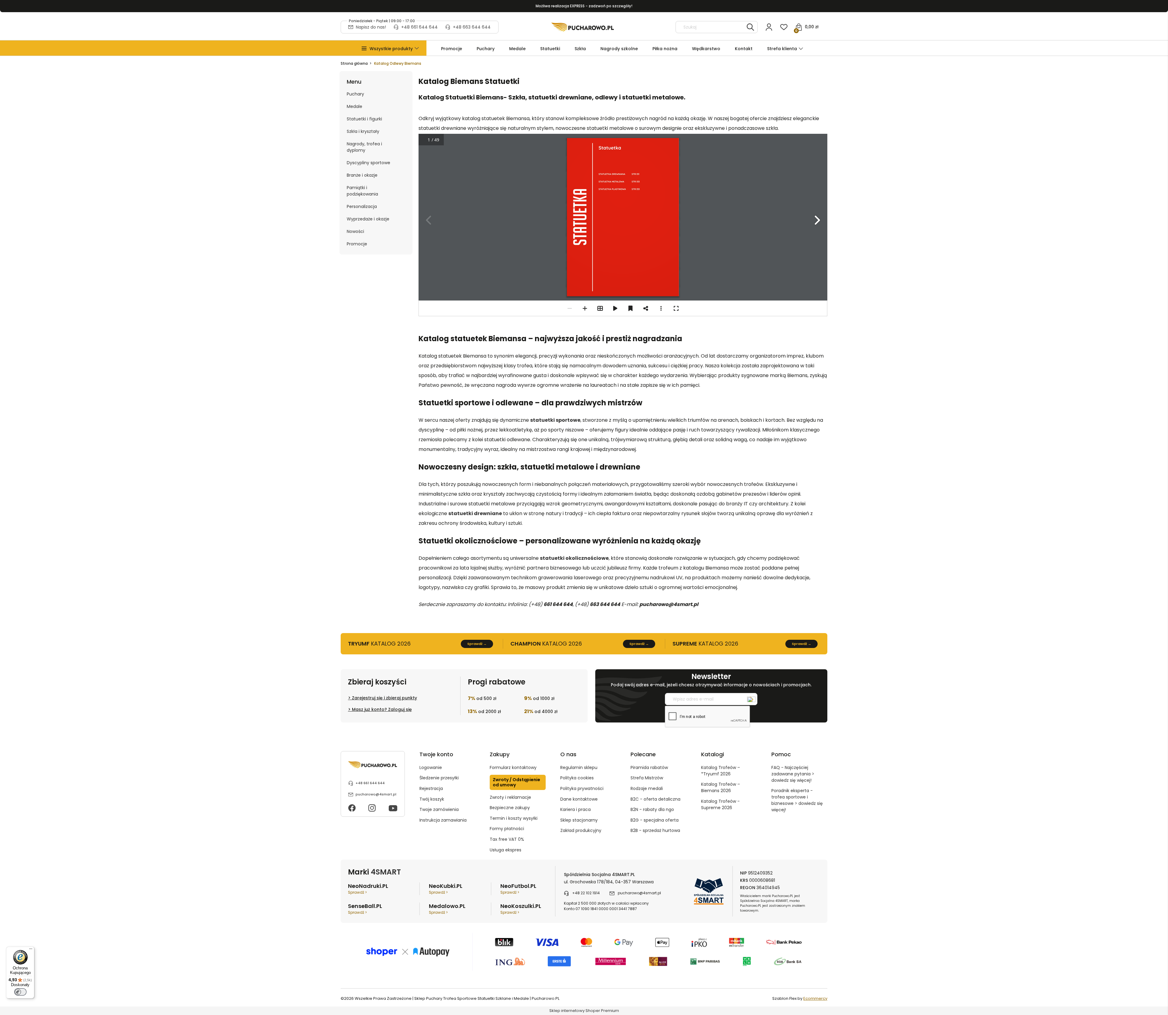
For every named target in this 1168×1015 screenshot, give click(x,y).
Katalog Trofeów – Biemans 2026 (720, 787)
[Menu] (30, 950)
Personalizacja (362, 206)
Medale (354, 106)
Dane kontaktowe (579, 799)
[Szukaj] (750, 27)
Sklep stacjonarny (579, 820)
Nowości (355, 231)
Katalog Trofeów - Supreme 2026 (720, 804)
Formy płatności (507, 829)
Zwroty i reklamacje (510, 797)
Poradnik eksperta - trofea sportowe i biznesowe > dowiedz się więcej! (797, 800)
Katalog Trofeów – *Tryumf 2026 (720, 770)
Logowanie (430, 767)
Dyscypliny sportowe (368, 163)
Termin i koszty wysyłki (513, 818)
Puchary (355, 94)
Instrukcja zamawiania (443, 820)
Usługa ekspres (505, 850)
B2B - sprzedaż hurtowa (655, 830)
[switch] (20, 992)
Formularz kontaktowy (513, 767)
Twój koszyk (431, 799)
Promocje (357, 244)
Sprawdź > (357, 892)
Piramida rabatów (649, 767)
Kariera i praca (575, 809)
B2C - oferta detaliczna (655, 799)
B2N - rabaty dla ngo (652, 809)
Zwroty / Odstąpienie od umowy (516, 782)
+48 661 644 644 (419, 27)
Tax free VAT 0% (507, 839)
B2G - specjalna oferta (655, 820)
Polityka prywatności (581, 788)
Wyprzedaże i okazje (368, 219)
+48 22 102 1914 (586, 892)
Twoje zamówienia (439, 809)
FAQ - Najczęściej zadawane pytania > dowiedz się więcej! (792, 773)
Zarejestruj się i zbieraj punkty (384, 698)
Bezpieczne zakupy (510, 808)
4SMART (386, 872)
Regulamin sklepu (578, 767)
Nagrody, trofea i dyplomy (364, 147)
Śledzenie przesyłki (439, 778)
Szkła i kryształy (363, 131)
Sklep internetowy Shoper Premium (584, 1010)
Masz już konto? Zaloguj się (382, 709)
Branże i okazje (362, 175)
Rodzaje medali (647, 788)
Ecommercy (815, 998)
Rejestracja (431, 788)
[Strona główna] (583, 27)
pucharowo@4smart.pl (376, 794)
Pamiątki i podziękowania (362, 191)
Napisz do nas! (371, 27)
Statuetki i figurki (364, 119)
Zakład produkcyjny (580, 830)
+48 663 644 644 (472, 27)
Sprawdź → (477, 643)
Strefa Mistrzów (647, 778)
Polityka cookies (577, 778)
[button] (391, 49)
